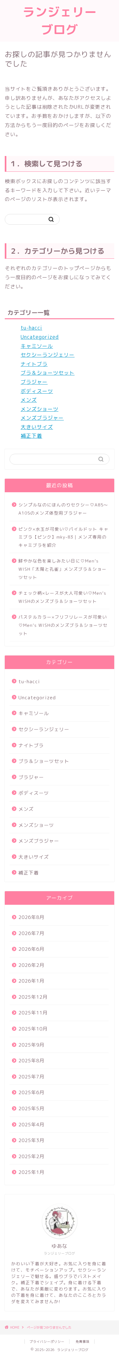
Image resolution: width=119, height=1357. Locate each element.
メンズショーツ (39, 409)
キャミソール (37, 346)
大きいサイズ (37, 427)
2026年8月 (31, 917)
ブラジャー (34, 381)
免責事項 (82, 1341)
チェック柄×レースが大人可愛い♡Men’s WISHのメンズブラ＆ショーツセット (62, 597)
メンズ (29, 399)
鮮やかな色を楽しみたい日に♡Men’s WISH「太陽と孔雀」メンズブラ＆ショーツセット (62, 569)
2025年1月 (31, 1172)
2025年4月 (31, 1124)
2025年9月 (31, 1045)
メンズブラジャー (42, 417)
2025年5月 (31, 1108)
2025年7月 (31, 1076)
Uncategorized (40, 336)
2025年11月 (33, 1012)
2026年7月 (31, 933)
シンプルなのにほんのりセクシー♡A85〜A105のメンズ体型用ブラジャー (63, 509)
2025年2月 (31, 1156)
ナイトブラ (34, 364)
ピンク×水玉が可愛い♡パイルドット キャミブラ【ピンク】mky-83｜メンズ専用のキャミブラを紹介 (63, 537)
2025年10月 (33, 1028)
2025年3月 (31, 1140)
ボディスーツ (37, 391)
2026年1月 (31, 981)
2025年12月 (33, 997)
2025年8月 (31, 1060)
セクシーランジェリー (48, 354)
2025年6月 (31, 1092)
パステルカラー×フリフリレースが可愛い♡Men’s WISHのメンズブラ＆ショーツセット (63, 625)
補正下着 (31, 435)
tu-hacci (31, 327)
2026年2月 (31, 965)
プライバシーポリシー (47, 1341)
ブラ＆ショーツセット (48, 372)
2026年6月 (31, 949)
